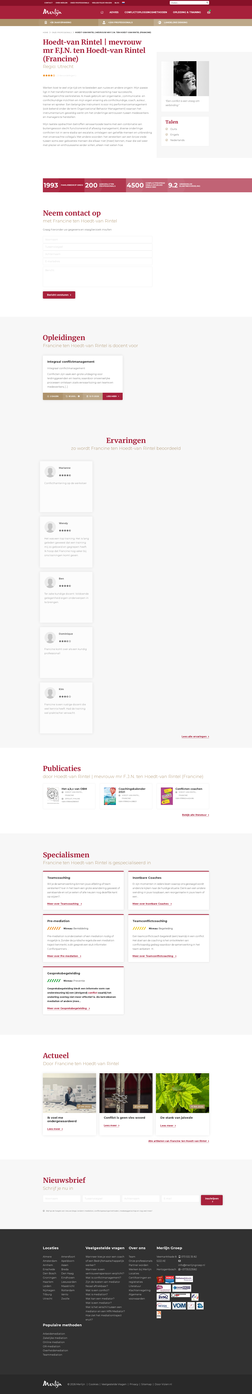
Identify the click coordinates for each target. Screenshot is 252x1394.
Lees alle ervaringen (194, 736)
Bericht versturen (58, 295)
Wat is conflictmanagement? (103, 1277)
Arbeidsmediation (54, 1333)
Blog (117, 3)
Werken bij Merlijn (140, 1269)
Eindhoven (68, 1277)
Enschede (49, 1269)
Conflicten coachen (188, 789)
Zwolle (65, 1298)
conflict (92, 992)
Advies (114, 12)
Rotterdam (68, 1290)
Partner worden (138, 1265)
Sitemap (146, 1384)
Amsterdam (50, 1261)
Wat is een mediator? (99, 1303)
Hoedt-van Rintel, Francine (74, 793)
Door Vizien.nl (163, 1384)
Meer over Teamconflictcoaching (153, 956)
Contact (48, 3)
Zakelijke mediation (55, 1338)
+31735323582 (189, 1269)
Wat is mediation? (97, 1294)
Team (132, 1256)
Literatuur (135, 1286)
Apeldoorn (67, 1261)
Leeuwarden (69, 1282)
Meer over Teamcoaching (63, 903)
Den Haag (67, 1273)
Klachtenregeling (139, 1290)
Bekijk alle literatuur (194, 815)
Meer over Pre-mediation (63, 956)
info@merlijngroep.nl (191, 1265)
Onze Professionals (79, 3)
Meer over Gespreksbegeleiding (67, 1008)
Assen (64, 1265)
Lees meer (111, 396)
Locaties (134, 1273)
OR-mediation (51, 1346)
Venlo (64, 1294)
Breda (65, 1269)
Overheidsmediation (55, 1350)
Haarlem (48, 1282)
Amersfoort (68, 1256)
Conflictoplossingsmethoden (146, 12)
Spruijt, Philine (72, 799)
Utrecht (47, 1298)
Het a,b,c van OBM (74, 789)
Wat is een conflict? (97, 1290)
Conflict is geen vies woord (124, 1117)
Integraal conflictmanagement (70, 361)
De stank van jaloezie (176, 1118)
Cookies (93, 1384)
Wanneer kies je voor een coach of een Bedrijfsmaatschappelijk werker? (105, 1261)
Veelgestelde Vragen (102, 3)
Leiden (47, 1286)
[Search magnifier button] (207, 3)
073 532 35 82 (189, 1256)
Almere (47, 1256)
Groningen (50, 1277)
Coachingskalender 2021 (132, 790)
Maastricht (68, 1286)
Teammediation (52, 1354)
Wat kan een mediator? (100, 1298)
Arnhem (48, 1265)
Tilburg (47, 1294)
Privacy (134, 1384)
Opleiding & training (187, 12)
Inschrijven (211, 1198)
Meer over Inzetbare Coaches (151, 903)
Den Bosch (49, 1273)
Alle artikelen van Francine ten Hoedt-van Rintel (177, 1141)
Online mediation (54, 1342)
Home (45, 32)
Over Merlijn (61, 3)
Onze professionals (140, 1261)
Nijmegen (49, 1290)
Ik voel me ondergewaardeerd (62, 1119)
